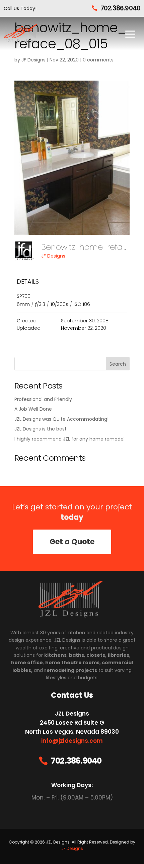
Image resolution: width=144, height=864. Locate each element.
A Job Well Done (33, 409)
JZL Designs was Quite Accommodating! (61, 419)
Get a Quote (72, 542)
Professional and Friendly (43, 399)
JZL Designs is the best (40, 428)
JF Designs (33, 59)
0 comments (98, 59)
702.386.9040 (120, 8)
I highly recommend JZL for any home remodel (69, 439)
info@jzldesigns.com (72, 741)
